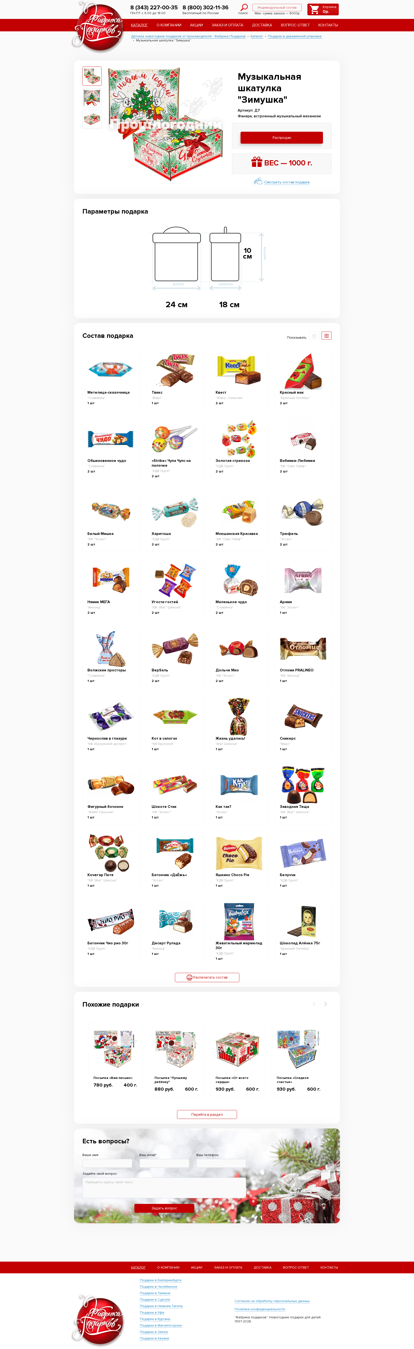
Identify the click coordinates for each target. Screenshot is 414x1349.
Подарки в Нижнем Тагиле (161, 1306)
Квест (221, 392)
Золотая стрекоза (233, 460)
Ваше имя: (90, 1155)
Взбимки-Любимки (297, 460)
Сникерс (288, 738)
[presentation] (314, 1004)
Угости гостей (165, 602)
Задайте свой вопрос (99, 1174)
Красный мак (292, 392)
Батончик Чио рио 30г (107, 943)
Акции (196, 25)
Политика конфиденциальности (260, 1309)
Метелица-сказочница (108, 392)
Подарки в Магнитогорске (161, 1325)
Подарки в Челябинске (158, 1287)
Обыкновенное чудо (106, 460)
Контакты (328, 25)
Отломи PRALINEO (297, 670)
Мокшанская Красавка (237, 533)
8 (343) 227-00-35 (154, 7)
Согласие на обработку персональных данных (272, 1301)
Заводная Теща (294, 806)
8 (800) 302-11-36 (206, 7)
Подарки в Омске (154, 1332)
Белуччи (287, 875)
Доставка (262, 25)
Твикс (157, 392)
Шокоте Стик (164, 806)
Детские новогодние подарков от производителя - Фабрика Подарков (188, 36)
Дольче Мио (227, 670)
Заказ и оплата (227, 25)
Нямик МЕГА (98, 602)
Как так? (223, 806)
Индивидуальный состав (277, 8)
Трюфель (289, 533)
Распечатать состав (210, 977)
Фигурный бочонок (105, 806)
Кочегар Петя (100, 875)
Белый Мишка (100, 533)
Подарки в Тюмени (155, 1293)
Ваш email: (148, 1155)
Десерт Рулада (166, 943)
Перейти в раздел (207, 1114)
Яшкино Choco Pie (232, 875)
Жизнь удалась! (230, 738)
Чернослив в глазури (107, 738)
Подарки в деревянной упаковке (295, 36)
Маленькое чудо (231, 602)
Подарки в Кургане (155, 1319)
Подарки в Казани (154, 1338)
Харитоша (161, 533)
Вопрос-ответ (295, 25)
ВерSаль (160, 670)
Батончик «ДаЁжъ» (169, 875)
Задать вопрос (164, 1208)
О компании (169, 25)
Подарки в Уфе (152, 1312)
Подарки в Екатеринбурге (161, 1280)
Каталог (139, 25)
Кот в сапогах (164, 738)
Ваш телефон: (207, 1155)
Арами (286, 602)
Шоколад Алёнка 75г (300, 943)
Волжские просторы (106, 670)
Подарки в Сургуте (155, 1300)
